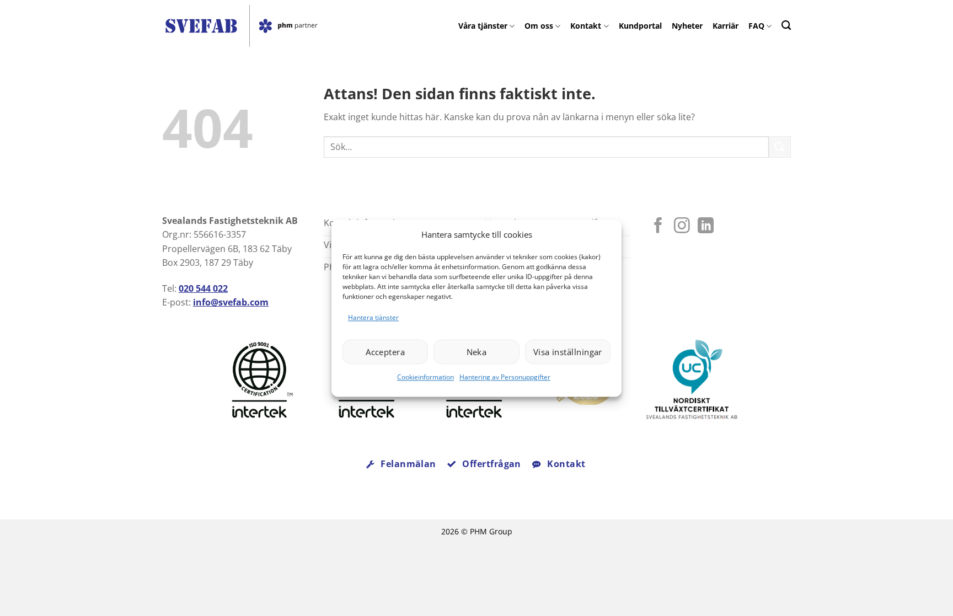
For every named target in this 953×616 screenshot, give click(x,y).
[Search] (786, 25)
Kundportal (640, 25)
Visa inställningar (567, 351)
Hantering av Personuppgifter (504, 377)
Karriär (725, 25)
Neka (477, 351)
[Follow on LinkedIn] (706, 226)
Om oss (538, 25)
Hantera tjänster (373, 317)
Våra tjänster (482, 25)
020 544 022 (203, 288)
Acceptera (385, 351)
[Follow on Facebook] (658, 226)
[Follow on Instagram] (682, 226)
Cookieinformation (425, 377)
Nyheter (687, 25)
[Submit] (780, 147)
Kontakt (585, 25)
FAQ (756, 25)
